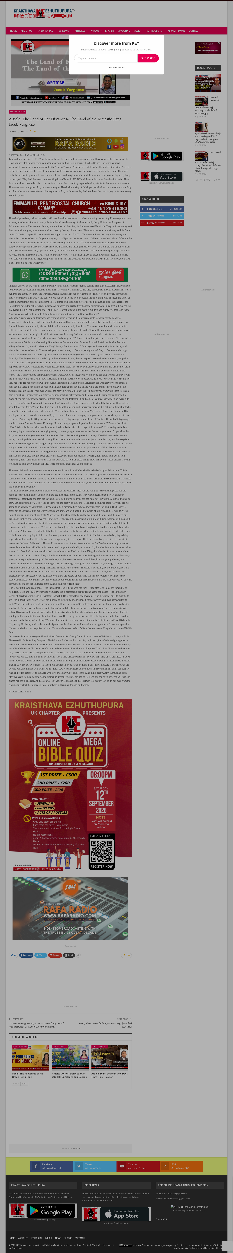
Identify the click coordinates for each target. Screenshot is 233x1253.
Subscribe (148, 58)
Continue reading (116, 67)
